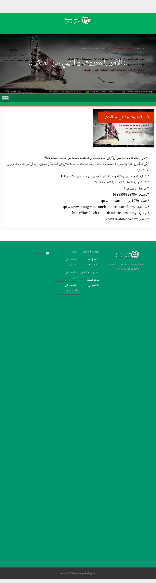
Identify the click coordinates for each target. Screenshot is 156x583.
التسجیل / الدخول (89, 272)
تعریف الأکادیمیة (90, 251)
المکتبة (74, 251)
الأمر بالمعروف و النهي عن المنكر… (126, 117)
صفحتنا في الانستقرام (71, 288)
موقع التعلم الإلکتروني (93, 282)
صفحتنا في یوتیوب (71, 275)
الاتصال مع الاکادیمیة (93, 262)
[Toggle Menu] (5, 98)
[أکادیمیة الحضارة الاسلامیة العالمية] (78, 26)
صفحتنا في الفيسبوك (71, 262)
